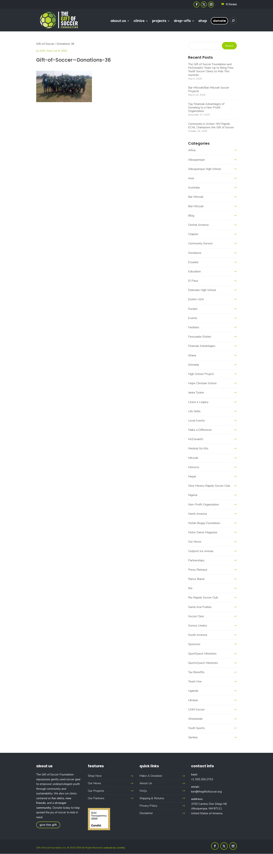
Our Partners (96, 798)
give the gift (48, 825)
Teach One (195, 681)
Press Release (197, 570)
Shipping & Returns (151, 798)
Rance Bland (196, 579)
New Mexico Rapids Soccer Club (209, 486)
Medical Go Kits (198, 448)
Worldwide (195, 719)
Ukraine (193, 700)
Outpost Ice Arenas (200, 551)
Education (194, 271)
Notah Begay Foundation (204, 523)
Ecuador (193, 262)
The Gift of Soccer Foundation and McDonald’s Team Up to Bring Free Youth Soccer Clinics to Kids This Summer (210, 69)
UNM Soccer (196, 709)
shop (202, 21)
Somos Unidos (197, 626)
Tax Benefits (196, 672)
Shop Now (95, 776)
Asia (191, 178)
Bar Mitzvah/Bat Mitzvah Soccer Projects (208, 89)
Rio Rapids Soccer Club (203, 598)
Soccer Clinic (196, 616)
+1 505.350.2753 (202, 779)
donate (219, 20)
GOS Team (46, 51)
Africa (192, 150)
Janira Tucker (196, 393)
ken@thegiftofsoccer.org (206, 791)
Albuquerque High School (204, 169)
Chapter (193, 234)
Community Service (200, 243)
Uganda (193, 691)
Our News (194, 542)
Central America (198, 225)
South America (197, 635)
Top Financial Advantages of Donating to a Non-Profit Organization (206, 107)
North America (197, 514)
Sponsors (194, 644)
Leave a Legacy (198, 402)
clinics (139, 21)
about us (118, 21)
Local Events (196, 421)
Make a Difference (200, 430)
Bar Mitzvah (195, 197)
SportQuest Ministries (202, 654)
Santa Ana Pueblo (200, 607)
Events (192, 318)
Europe (192, 309)
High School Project (201, 374)
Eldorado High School (202, 290)
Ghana (192, 355)
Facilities (193, 327)
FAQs (143, 791)
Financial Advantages (201, 346)
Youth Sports (196, 728)
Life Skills (194, 411)
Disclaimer (146, 813)
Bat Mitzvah (196, 206)
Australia (194, 188)
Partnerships (196, 560)
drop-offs (182, 21)
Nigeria (192, 495)
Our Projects (96, 791)
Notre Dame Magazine (202, 532)
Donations (194, 253)
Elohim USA (196, 299)
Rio (190, 588)
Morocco (193, 467)
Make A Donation (150, 776)
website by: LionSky (114, 847)
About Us (145, 783)
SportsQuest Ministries (203, 663)
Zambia (192, 737)
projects (159, 21)
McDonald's (195, 439)
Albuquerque (196, 160)
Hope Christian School (202, 383)
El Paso (193, 281)
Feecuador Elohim (199, 337)
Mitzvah (193, 458)
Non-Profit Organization (203, 504)
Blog (191, 216)
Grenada (193, 365)
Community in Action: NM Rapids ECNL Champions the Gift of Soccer (211, 125)
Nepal (192, 476)
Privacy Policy (148, 806)
